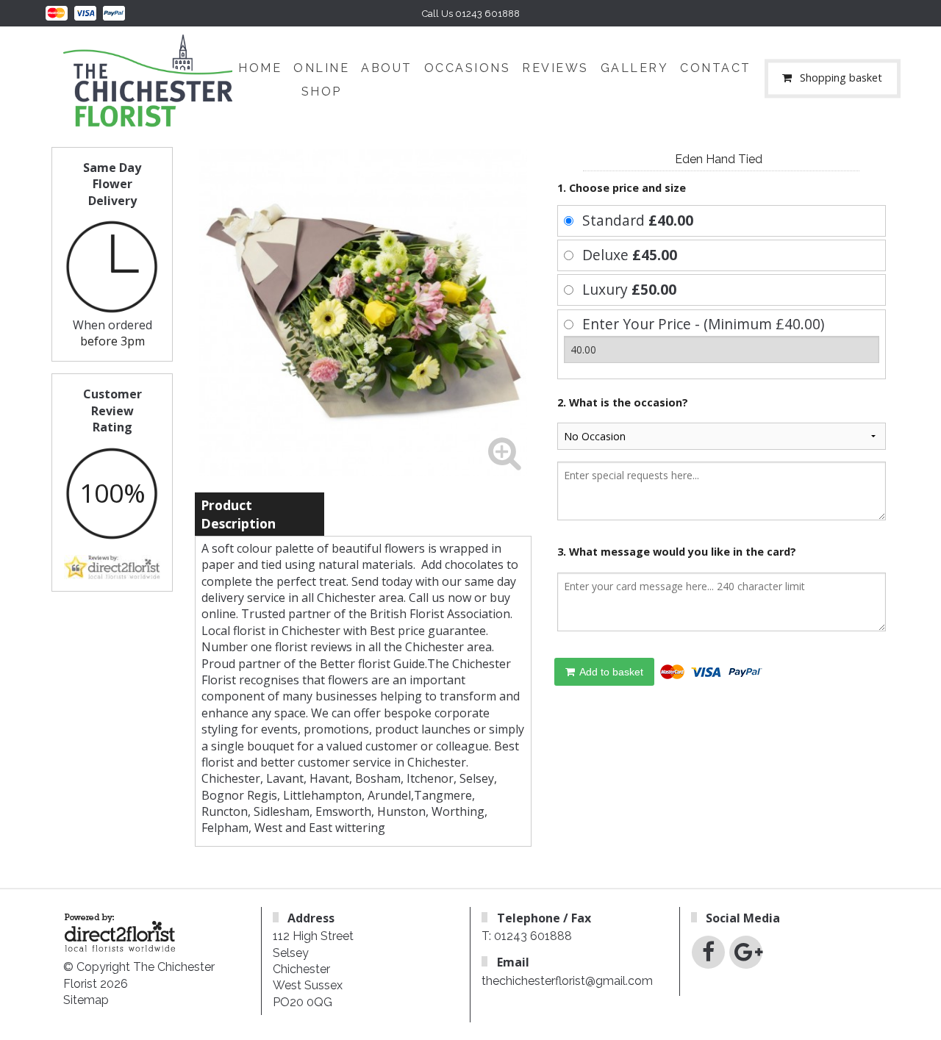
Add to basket (610, 672)
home (260, 68)
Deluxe (629, 255)
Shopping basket (841, 78)
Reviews (555, 68)
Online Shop (321, 79)
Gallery (635, 68)
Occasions (467, 68)
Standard (637, 220)
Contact (715, 68)
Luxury (629, 289)
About (386, 68)
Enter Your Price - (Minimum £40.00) (703, 324)
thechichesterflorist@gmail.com (567, 981)
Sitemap (86, 1000)
